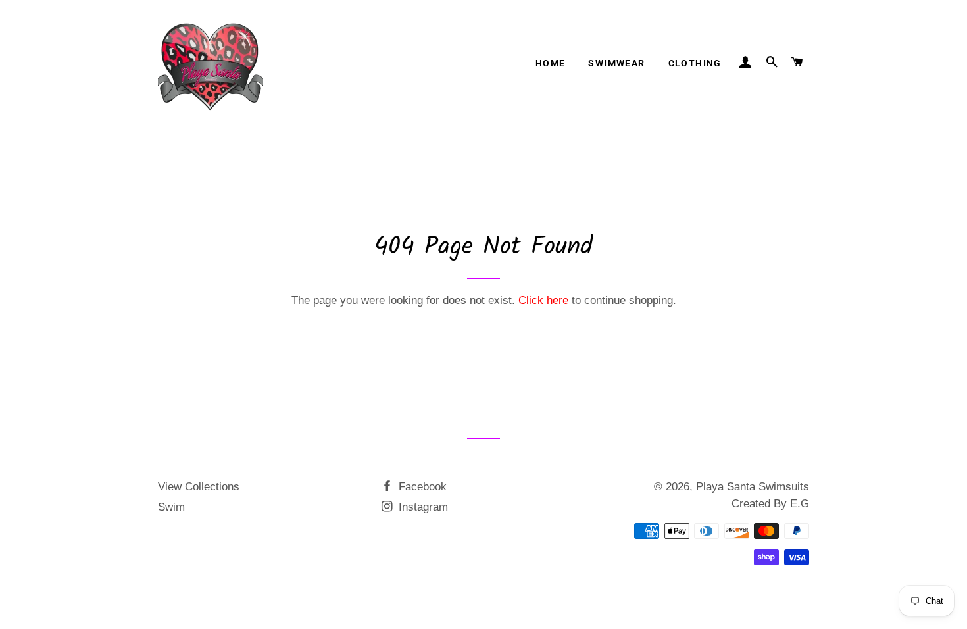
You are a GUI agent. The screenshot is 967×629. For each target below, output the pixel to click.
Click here (543, 300)
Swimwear (616, 63)
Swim (171, 507)
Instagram (421, 507)
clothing (695, 63)
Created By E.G (770, 503)
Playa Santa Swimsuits (752, 486)
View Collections (198, 486)
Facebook (421, 486)
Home (550, 63)
